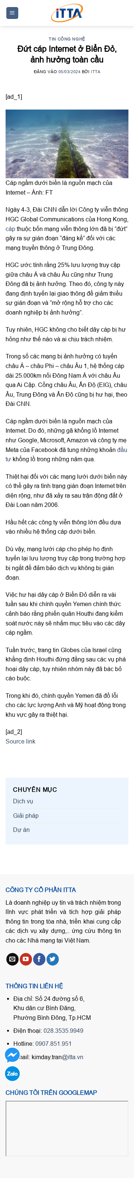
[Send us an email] (12, 959)
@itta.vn (72, 1057)
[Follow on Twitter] (53, 959)
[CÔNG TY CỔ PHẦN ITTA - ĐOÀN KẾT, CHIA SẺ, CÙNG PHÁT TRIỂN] (67, 13)
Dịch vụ (23, 801)
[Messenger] (12, 1055)
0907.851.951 (53, 1043)
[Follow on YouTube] (26, 959)
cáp (10, 228)
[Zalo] (12, 1073)
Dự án (21, 829)
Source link (20, 741)
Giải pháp (26, 815)
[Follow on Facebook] (39, 959)
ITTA (95, 71)
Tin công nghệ (67, 39)
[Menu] (12, 13)
